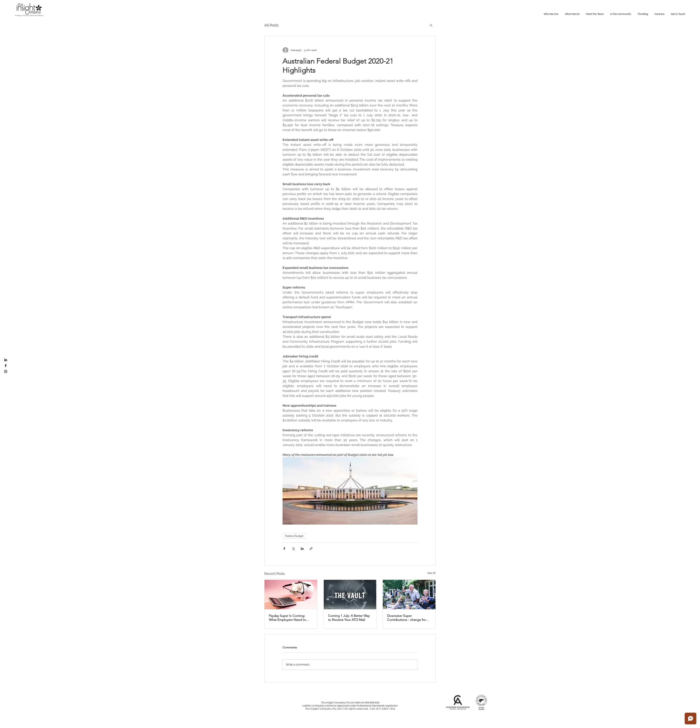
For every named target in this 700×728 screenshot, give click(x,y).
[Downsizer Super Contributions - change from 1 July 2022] (409, 594)
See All (431, 572)
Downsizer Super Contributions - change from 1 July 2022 (408, 618)
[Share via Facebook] (284, 548)
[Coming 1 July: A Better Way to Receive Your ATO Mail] (350, 594)
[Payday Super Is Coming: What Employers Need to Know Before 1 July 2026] (291, 594)
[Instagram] (6, 371)
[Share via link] (311, 548)
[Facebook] (6, 366)
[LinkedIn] (6, 360)
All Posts (271, 25)
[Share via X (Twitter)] (293, 548)
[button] (431, 25)
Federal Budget (294, 535)
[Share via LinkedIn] (302, 548)
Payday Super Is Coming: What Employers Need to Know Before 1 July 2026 (287, 618)
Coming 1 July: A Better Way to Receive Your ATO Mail (349, 618)
